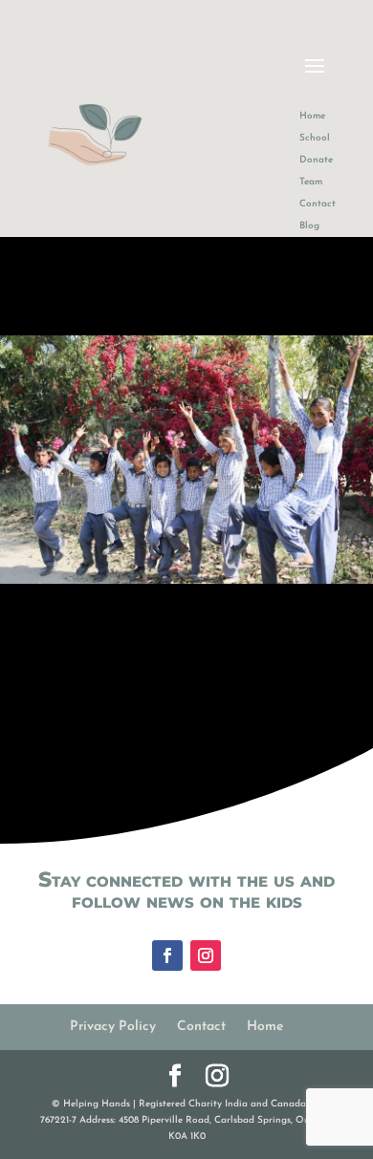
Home (265, 1026)
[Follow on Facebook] (167, 955)
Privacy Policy (113, 1026)
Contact (201, 1026)
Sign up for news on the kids (174, 573)
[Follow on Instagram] (205, 955)
